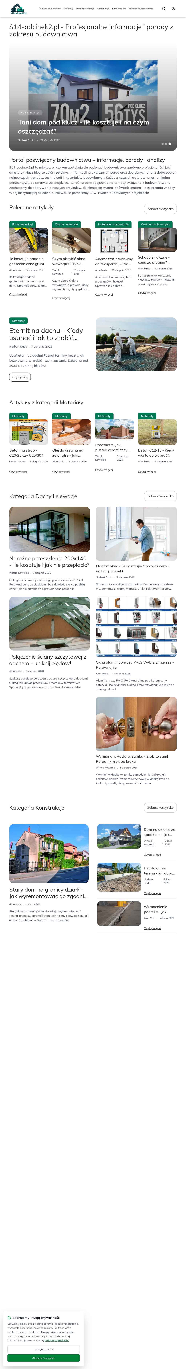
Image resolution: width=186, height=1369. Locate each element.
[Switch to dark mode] (173, 8)
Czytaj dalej (20, 377)
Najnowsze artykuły (50, 8)
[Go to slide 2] (166, 144)
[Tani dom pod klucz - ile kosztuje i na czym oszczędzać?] (93, 96)
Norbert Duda (26, 140)
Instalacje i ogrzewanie (140, 8)
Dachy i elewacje (85, 8)
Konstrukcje (103, 8)
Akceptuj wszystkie (43, 1358)
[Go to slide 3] (169, 144)
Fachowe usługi (22, 224)
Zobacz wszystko (160, 209)
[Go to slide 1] (162, 144)
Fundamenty (119, 8)
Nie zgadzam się (44, 1349)
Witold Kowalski (19, 572)
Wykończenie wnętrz (155, 224)
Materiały (68, 8)
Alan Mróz (15, 270)
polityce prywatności (57, 1340)
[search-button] (164, 9)
